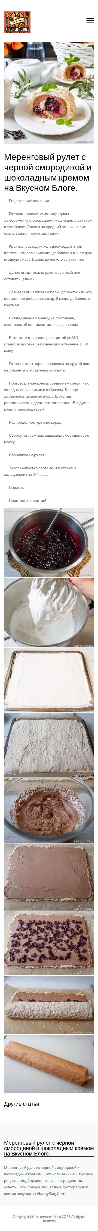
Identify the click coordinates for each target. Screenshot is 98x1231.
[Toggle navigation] (90, 21)
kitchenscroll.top (47, 1216)
